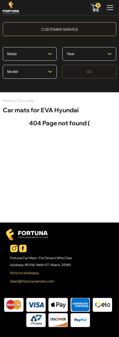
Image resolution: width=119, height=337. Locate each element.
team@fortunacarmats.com (32, 281)
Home (8, 100)
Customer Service (59, 29)
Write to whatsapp (24, 273)
